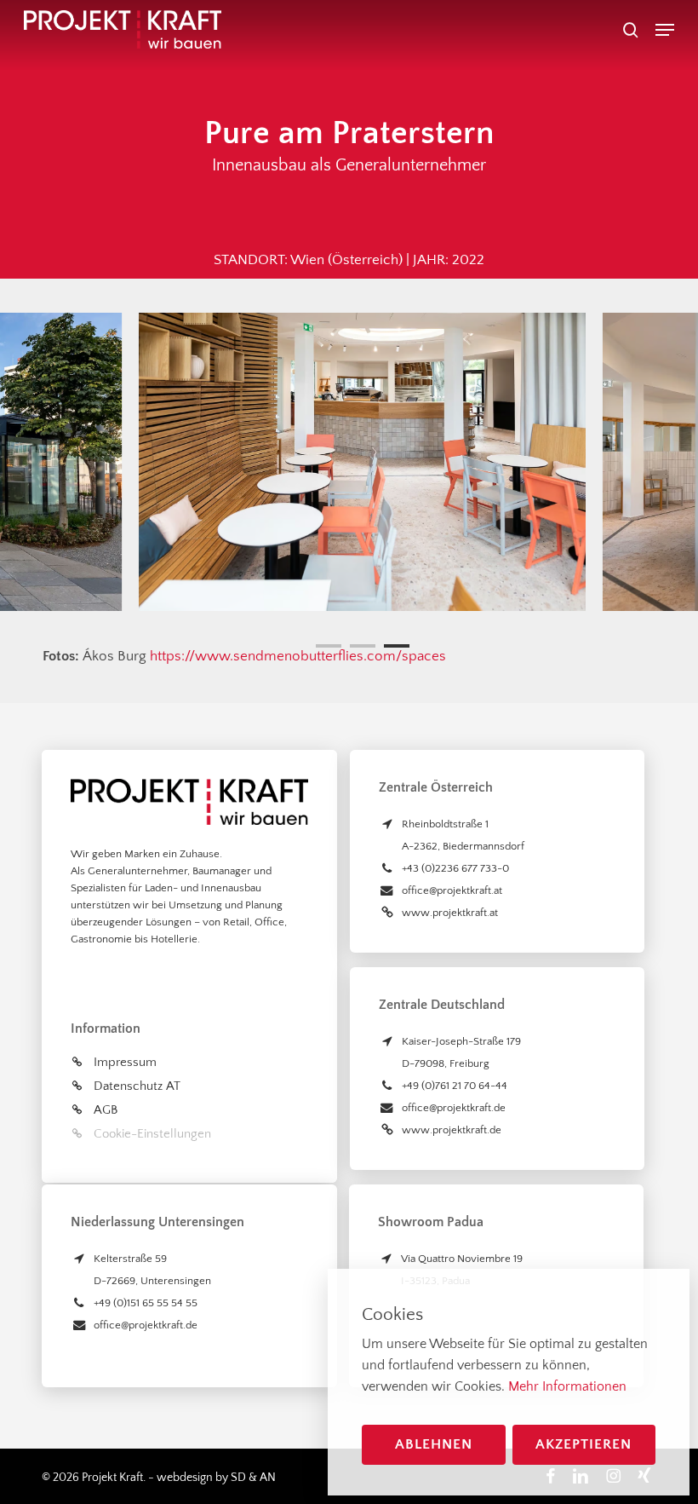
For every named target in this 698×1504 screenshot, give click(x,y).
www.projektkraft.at (450, 913)
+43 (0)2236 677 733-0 (455, 868)
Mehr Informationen (567, 1386)
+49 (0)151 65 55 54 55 (145, 1303)
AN (268, 1477)
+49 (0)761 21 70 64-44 (454, 1086)
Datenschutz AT (137, 1086)
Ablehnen (433, 1444)
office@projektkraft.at (452, 890)
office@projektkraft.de (454, 1108)
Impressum (125, 1062)
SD (238, 1477)
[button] (664, 29)
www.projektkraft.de (451, 1130)
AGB (105, 1110)
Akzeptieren (583, 1444)
